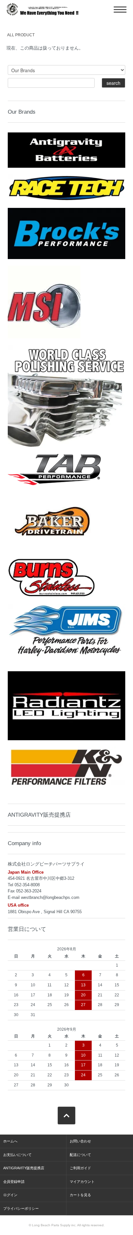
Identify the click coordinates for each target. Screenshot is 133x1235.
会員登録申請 (14, 1182)
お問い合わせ (80, 1141)
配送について (80, 1155)
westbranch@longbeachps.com (50, 897)
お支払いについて (17, 1155)
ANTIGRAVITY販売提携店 (39, 814)
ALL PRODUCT (21, 35)
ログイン (10, 1195)
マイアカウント (82, 1182)
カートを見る (80, 1195)
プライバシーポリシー (21, 1208)
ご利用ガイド (80, 1168)
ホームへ (10, 1141)
